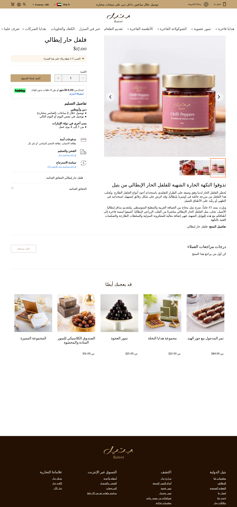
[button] (41, 4)
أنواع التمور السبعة (162, 483)
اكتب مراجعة (24, 248)
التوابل (202, 216)
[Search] (24, 4)
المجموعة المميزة (33, 338)
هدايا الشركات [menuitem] (35, 28)
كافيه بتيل (57, 483)
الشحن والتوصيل (108, 483)
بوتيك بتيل (57, 478)
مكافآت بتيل (220, 503)
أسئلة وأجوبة (110, 478)
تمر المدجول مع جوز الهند (205, 338)
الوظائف (222, 483)
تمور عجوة (166, 488)
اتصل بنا (222, 493)
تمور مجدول (165, 493)
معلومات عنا (220, 478)
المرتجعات (111, 488)
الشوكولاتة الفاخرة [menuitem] (173, 28)
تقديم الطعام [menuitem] (113, 28)
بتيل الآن (58, 488)
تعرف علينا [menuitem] (12, 28)
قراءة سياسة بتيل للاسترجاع (62, 166)
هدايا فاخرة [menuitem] (226, 28)
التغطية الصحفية (218, 488)
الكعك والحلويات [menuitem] (63, 28)
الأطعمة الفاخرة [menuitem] (141, 28)
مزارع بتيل (166, 478)
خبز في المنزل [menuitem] (89, 28)
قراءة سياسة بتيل (67, 155)
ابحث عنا (221, 498)
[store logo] (118, 18)
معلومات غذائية (163, 503)
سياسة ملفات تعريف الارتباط (102, 493)
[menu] (118, 28)
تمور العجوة (119, 338)
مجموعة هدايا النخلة (162, 338)
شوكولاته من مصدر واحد (158, 498)
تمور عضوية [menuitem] (202, 28)
